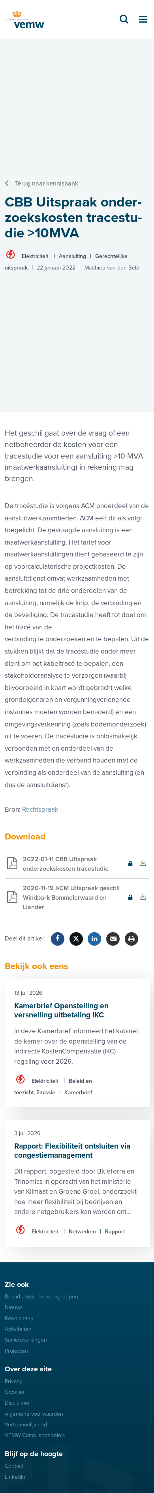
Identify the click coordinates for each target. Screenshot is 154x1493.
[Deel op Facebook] (57, 939)
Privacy (13, 1381)
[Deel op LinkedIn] (94, 939)
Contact (14, 1465)
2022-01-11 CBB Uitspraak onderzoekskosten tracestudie (57, 867)
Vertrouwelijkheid (26, 1424)
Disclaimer (17, 1402)
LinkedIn (15, 1477)
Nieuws (14, 1307)
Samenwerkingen (26, 1339)
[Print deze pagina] (131, 939)
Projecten (16, 1351)
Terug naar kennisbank (46, 183)
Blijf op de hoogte (34, 1453)
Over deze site (28, 1369)
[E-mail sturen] (113, 939)
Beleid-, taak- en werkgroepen (41, 1296)
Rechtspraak (40, 809)
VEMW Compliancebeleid (35, 1435)
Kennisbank (19, 1318)
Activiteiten (18, 1329)
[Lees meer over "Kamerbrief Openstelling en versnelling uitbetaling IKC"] (77, 1043)
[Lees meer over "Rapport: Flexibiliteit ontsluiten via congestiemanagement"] (77, 1183)
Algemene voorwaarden (34, 1414)
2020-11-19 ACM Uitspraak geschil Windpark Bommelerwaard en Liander (62, 900)
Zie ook (17, 1284)
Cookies (14, 1392)
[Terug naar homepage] (24, 20)
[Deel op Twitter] (76, 939)
